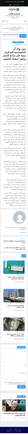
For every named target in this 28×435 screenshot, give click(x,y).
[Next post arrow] (3, 248)
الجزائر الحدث (20, 42)
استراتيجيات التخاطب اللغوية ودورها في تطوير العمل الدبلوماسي (14, 35)
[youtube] (10, 5)
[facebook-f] (17, 5)
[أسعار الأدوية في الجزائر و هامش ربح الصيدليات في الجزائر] (14, 267)
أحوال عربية (24, 400)
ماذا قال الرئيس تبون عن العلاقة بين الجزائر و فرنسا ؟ (14, 241)
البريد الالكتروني (23, 373)
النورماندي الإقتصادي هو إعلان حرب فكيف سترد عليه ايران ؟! (16, 422)
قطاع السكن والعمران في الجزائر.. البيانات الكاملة (15, 306)
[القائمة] (25, 21)
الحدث (15, 42)
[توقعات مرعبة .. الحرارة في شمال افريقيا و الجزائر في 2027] (14, 324)
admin (21, 275)
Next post (23, 245)
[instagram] (12, 5)
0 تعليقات (13, 44)
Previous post (22, 238)
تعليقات (24, 351)
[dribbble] (14, 5)
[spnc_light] (3, 21)
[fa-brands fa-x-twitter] (16, 5)
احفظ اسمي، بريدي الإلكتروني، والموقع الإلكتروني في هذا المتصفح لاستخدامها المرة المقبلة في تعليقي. (15, 383)
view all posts (23, 232)
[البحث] (6, 21)
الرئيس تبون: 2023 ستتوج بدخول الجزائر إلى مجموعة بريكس (15, 248)
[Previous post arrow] (3, 241)
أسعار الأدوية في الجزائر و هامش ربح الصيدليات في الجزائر (16, 278)
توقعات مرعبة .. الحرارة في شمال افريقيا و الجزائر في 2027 (15, 335)
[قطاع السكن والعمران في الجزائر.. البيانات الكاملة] (14, 295)
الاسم (25, 365)
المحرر (21, 332)
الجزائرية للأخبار (14, 14)
